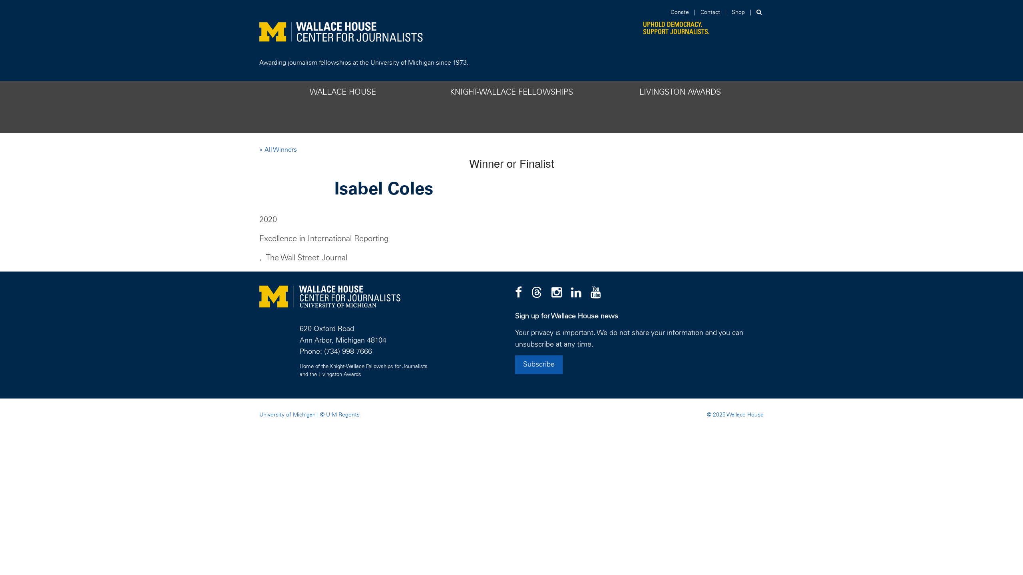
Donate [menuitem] (680, 12)
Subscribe (539, 364)
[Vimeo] (596, 293)
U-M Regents (343, 415)
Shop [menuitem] (738, 12)
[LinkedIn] (576, 293)
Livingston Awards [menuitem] (680, 92)
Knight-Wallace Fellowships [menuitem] (511, 92)
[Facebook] (518, 293)
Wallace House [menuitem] (343, 92)
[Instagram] (556, 293)
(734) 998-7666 (348, 351)
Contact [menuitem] (710, 12)
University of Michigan (287, 415)
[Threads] (536, 293)
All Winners (280, 150)
